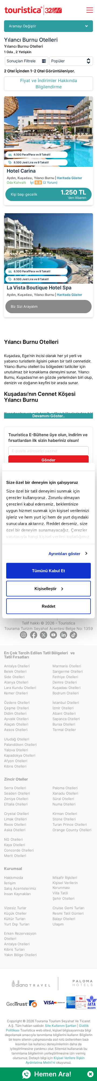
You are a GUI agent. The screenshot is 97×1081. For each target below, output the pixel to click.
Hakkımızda (13, 877)
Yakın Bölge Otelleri (20, 955)
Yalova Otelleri (16, 750)
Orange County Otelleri (72, 830)
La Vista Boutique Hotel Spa (39, 287)
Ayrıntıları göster (64, 553)
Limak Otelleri (15, 819)
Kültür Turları (14, 919)
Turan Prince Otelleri (70, 824)
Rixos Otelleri (15, 824)
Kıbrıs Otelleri (15, 766)
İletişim (10, 883)
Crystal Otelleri (16, 813)
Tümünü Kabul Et (48, 570)
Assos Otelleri (15, 729)
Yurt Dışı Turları (16, 924)
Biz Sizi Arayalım (24, 306)
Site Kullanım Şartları (60, 1026)
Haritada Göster (69, 178)
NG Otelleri (13, 839)
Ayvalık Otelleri (16, 719)
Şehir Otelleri (63, 898)
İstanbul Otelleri (66, 702)
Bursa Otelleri (64, 724)
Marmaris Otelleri (67, 666)
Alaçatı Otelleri (16, 724)
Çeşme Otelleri (16, 708)
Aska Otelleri (14, 830)
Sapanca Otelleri (66, 719)
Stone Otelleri (64, 819)
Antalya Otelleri (17, 666)
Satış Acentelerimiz (20, 888)
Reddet (48, 606)
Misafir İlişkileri (65, 877)
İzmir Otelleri (63, 708)
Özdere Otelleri (17, 702)
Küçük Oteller (15, 913)
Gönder (48, 460)
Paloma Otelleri (65, 788)
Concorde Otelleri (19, 850)
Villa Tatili (60, 893)
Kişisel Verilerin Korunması (65, 885)
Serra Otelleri (15, 788)
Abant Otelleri (64, 713)
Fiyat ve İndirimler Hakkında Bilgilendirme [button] (48, 83)
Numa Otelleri (64, 804)
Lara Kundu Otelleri (20, 687)
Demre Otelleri (65, 682)
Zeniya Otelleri (16, 799)
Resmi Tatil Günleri (68, 913)
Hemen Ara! (52, 1074)
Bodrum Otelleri (66, 693)
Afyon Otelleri (15, 761)
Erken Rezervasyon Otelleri (20, 936)
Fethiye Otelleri (65, 677)
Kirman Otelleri (65, 813)
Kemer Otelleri (16, 693)
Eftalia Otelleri (15, 804)
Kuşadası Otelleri (67, 687)
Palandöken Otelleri (20, 744)
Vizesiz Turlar (15, 908)
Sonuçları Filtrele (22, 61)
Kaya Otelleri (14, 845)
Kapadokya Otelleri (19, 755)
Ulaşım (58, 924)
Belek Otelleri (15, 671)
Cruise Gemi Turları (68, 908)
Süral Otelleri (63, 799)
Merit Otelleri (15, 855)
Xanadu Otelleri (65, 793)
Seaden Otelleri (17, 793)
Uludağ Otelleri (16, 739)
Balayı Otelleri (64, 919)
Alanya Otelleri (16, 682)
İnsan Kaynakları (17, 894)
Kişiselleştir (45, 588)
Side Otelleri (14, 677)
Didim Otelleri (15, 713)
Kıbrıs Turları (14, 949)
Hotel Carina (21, 171)
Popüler (58, 61)
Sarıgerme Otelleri (68, 671)
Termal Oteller (64, 729)
